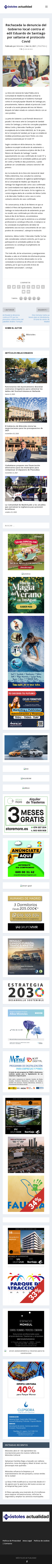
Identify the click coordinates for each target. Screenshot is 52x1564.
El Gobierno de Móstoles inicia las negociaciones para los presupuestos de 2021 (24, 428)
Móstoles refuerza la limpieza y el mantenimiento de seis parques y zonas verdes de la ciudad (25, 1473)
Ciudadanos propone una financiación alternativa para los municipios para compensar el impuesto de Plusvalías (22, 467)
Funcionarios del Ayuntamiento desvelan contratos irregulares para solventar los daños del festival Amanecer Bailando (24, 389)
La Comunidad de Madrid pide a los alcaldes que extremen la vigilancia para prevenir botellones (25, 507)
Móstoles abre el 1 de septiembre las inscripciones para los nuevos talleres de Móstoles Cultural (22, 1453)
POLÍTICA (42, 46)
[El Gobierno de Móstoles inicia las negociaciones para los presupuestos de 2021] (26, 410)
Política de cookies (41, 1541)
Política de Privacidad (12, 1541)
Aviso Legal (27, 1541)
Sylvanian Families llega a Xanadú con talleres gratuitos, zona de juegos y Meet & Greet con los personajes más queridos (26, 1463)
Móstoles (20, 46)
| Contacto (7, 1543)
